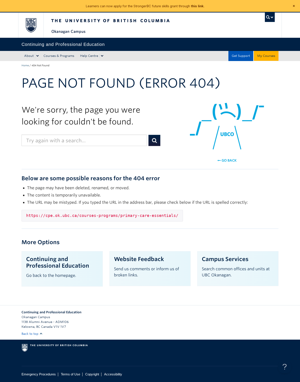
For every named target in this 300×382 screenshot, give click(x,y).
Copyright (92, 374)
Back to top (30, 333)
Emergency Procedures (39, 374)
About (29, 56)
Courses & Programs (58, 56)
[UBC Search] (270, 17)
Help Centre (89, 56)
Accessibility (113, 374)
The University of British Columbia (30, 25)
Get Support (241, 56)
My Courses (266, 56)
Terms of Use (70, 374)
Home (25, 65)
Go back (229, 160)
